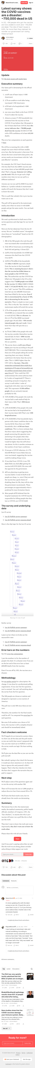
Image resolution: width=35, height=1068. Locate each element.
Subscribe (24, 2)
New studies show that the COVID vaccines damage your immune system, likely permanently (12, 1012)
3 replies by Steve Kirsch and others (18, 951)
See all (5, 1028)
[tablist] (9, 881)
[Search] (32, 969)
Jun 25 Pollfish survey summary (16, 516)
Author (8, 900)
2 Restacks (24, 861)
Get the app (27, 1059)
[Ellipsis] (32, 898)
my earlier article (10, 681)
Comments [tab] (6, 881)
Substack (8, 1064)
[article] (17, 981)
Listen (31, 38)
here (4, 142)
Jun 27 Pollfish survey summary (16, 642)
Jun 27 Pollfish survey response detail (18, 645)
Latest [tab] (8, 969)
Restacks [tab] (14, 881)
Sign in (31, 2)
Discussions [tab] (15, 969)
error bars (27, 715)
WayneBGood (10, 926)
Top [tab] (4, 969)
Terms (23, 1053)
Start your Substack (12, 1059)
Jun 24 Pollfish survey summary (16, 627)
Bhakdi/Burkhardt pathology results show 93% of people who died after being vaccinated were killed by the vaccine (12, 994)
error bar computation (15, 654)
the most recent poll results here (15, 79)
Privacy (18, 1053)
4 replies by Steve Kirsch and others (18, 920)
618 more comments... (8, 959)
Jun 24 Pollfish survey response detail (18, 520)
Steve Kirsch (10, 37)
